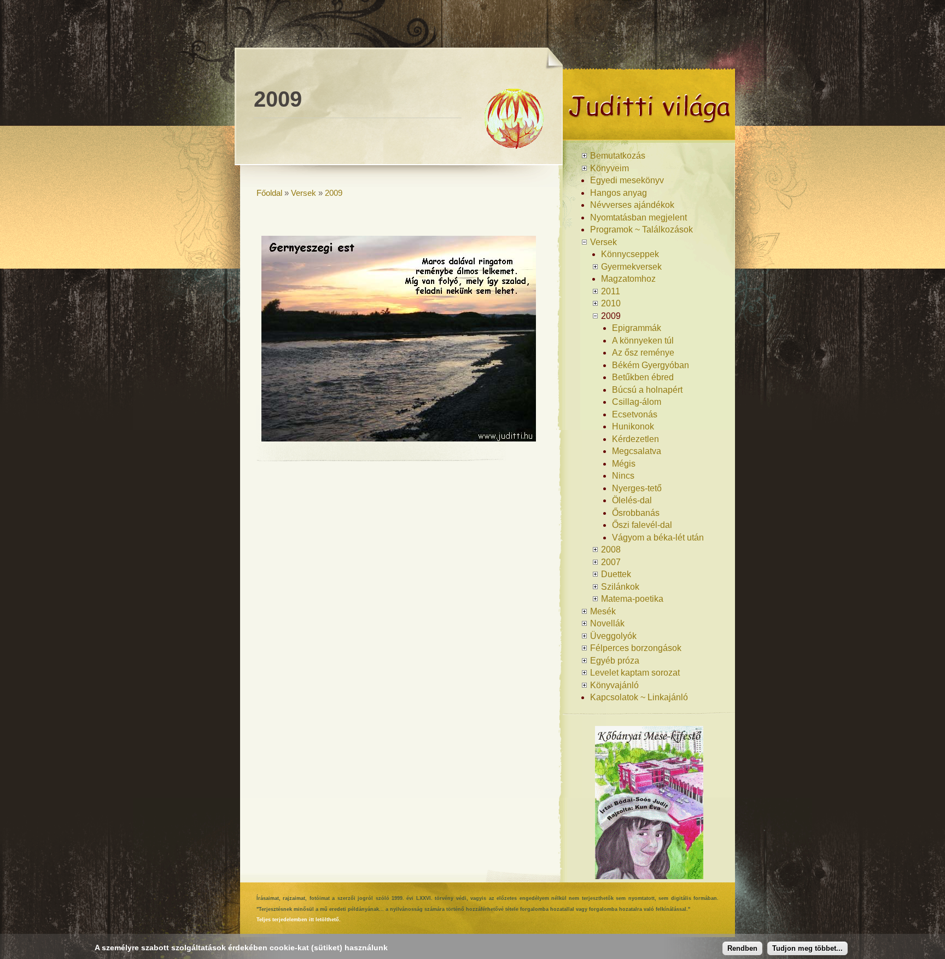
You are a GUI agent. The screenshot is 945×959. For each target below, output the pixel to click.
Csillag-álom (636, 401)
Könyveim (609, 168)
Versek (303, 192)
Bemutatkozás (617, 155)
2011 (610, 291)
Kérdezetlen (635, 439)
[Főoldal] (649, 136)
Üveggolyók (613, 636)
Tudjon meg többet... (807, 948)
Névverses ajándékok (632, 205)
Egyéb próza (614, 660)
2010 (611, 303)
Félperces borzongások (635, 648)
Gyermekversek (631, 266)
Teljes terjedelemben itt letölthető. (298, 919)
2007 (611, 562)
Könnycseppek (630, 254)
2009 (333, 192)
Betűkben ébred (643, 377)
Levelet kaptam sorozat (635, 672)
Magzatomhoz (628, 278)
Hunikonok (633, 426)
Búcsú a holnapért (647, 389)
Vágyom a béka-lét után (658, 537)
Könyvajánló (614, 685)
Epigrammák (636, 328)
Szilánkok (620, 586)
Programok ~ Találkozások (641, 229)
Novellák (607, 623)
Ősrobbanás (636, 513)
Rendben (742, 948)
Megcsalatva (636, 451)
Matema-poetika (632, 598)
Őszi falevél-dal (642, 525)
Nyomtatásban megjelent (638, 217)
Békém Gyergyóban (650, 365)
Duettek (616, 574)
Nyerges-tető (637, 488)
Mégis (623, 463)
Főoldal (269, 192)
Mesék (603, 611)
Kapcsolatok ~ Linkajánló (639, 697)
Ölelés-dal (632, 500)
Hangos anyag (618, 192)
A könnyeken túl (643, 340)
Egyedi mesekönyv (627, 180)
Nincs (623, 475)
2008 (611, 549)
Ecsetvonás (634, 414)
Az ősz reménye (643, 352)
